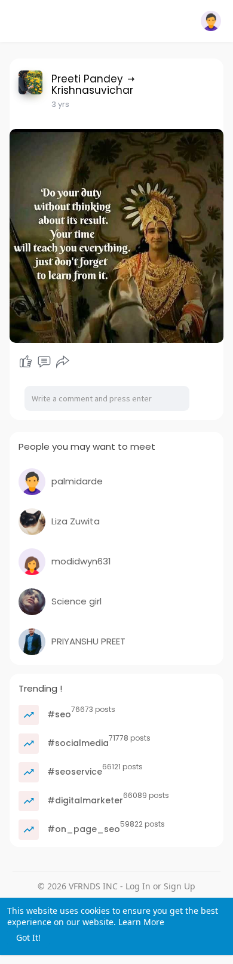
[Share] (62, 362)
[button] (211, 21)
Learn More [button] (141, 922)
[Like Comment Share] (44, 362)
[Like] (25, 362)
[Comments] (44, 362)
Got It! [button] (28, 937)
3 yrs (60, 104)
